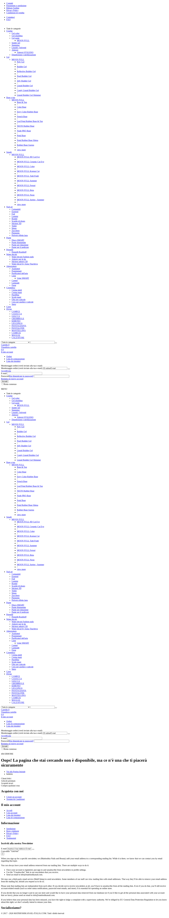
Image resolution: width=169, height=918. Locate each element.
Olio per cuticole (18, 299)
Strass (14, 228)
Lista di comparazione (15, 359)
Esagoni (15, 211)
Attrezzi (15, 50)
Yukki (14, 226)
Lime (14, 276)
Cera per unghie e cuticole (22, 302)
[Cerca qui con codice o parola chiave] (56, 707)
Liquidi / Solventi (19, 47)
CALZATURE (18, 337)
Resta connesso (10, 384)
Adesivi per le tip (19, 259)
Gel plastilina (17, 36)
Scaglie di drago (18, 221)
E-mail (4, 373)
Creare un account (14, 797)
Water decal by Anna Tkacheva (25, 264)
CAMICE (16, 311)
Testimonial (11, 838)
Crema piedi (17, 290)
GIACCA (16, 316)
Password (5, 376)
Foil (13, 214)
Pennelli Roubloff (19, 252)
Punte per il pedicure (20, 247)
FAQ (8, 19)
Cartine (15, 280)
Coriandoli (16, 209)
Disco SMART (18, 240)
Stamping (16, 45)
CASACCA (17, 314)
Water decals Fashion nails (23, 257)
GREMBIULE (18, 318)
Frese (14, 285)
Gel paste (15, 38)
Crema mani (17, 292)
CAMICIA (16, 333)
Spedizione (11, 829)
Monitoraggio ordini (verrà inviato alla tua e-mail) (21, 368)
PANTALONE (18, 328)
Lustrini (15, 216)
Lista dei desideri (13, 361)
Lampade (15, 283)
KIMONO (16, 321)
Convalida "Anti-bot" (10, 851)
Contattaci (10, 17)
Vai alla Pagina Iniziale (15, 772)
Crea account (11, 813)
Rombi (14, 219)
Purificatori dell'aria (20, 273)
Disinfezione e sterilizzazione (24, 55)
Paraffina (15, 295)
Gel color (15, 33)
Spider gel (16, 43)
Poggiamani (17, 271)
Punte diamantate (19, 242)
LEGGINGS (17, 323)
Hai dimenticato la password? (21, 376)
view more (21, 150)
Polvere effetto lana (20, 235)
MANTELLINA (19, 330)
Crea (9, 371)
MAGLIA (16, 335)
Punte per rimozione (20, 245)
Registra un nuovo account (12, 379)
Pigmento (16, 233)
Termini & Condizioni (15, 799)
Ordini (9, 356)
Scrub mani (16, 297)
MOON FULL (18, 59)
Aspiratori (16, 269)
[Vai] (69, 733)
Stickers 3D (16, 223)
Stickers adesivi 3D (20, 261)
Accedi (4, 371)
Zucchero (16, 231)
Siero (14, 304)
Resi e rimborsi (12, 831)
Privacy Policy (12, 833)
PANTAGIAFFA (19, 326)
